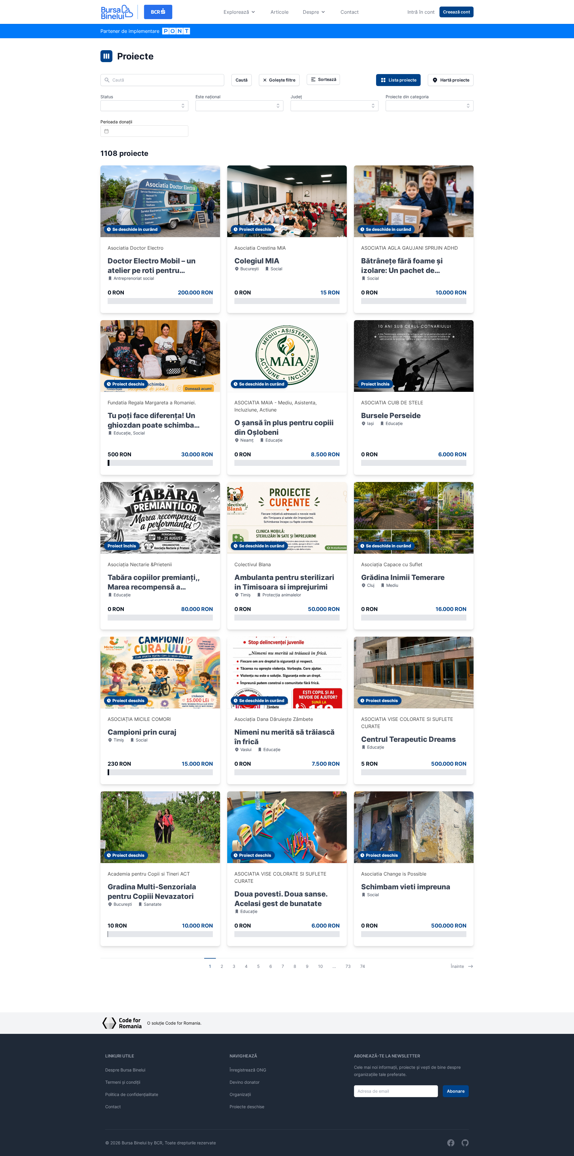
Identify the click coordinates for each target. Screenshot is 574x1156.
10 (320, 966)
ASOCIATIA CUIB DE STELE (392, 403)
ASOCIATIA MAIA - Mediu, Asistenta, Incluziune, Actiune (275, 406)
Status (106, 96)
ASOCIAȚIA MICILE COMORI (139, 719)
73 (348, 966)
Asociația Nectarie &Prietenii (140, 564)
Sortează (327, 79)
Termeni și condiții (122, 1082)
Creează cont (456, 11)
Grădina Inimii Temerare (403, 577)
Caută (242, 79)
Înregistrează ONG (248, 1069)
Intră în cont (421, 12)
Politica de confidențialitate (131, 1094)
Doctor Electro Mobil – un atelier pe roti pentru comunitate (152, 270)
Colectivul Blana (252, 564)
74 (362, 966)
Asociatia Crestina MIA (260, 248)
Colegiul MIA (257, 261)
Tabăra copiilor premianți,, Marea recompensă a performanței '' (153, 587)
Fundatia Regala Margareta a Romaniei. (152, 403)
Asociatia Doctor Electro (136, 248)
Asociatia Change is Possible (393, 874)
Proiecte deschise (247, 1106)
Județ (296, 96)
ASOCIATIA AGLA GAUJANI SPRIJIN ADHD (409, 248)
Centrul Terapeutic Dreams (408, 739)
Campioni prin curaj (142, 732)
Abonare (456, 1091)
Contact (350, 12)
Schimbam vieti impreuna (405, 886)
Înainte (457, 966)
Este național (208, 96)
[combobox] (144, 105)
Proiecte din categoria (407, 96)
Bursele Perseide (391, 415)
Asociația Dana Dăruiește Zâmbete (273, 719)
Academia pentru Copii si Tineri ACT (149, 874)
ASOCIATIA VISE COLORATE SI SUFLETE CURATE (407, 722)
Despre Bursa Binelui (125, 1069)
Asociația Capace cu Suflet (391, 564)
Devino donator (244, 1082)
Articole (279, 12)
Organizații (240, 1094)
